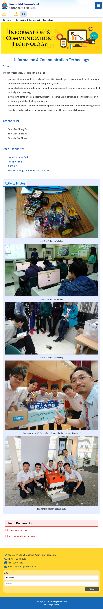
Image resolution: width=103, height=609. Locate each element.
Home (8, 20)
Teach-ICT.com (15, 161)
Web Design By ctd (51, 605)
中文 (23, 14)
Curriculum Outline (18, 530)
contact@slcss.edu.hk (25, 566)
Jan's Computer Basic (18, 157)
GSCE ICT (12, 166)
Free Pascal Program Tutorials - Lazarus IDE (28, 170)
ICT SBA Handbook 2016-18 (22, 536)
